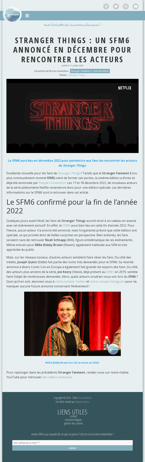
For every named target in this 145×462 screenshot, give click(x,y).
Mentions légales (73, 420)
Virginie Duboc (82, 402)
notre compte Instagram (107, 281)
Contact (73, 416)
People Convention (52, 183)
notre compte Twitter (70, 281)
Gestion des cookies (73, 423)
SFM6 (66, 225)
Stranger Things (76, 75)
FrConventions (84, 398)
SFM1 (110, 272)
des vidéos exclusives (57, 377)
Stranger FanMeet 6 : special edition (90, 71)
